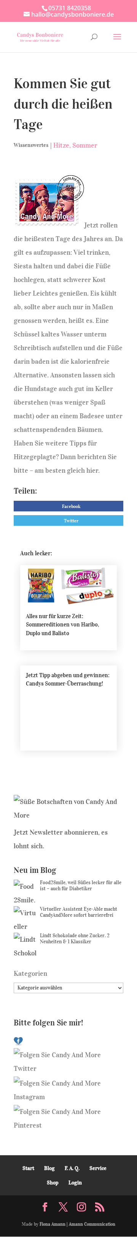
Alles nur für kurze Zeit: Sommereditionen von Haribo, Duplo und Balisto (62, 625)
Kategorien (30, 973)
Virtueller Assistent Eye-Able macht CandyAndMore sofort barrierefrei (78, 912)
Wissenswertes (31, 145)
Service (98, 1168)
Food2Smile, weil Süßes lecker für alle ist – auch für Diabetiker (80, 885)
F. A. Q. (72, 1168)
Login (75, 1182)
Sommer (84, 145)
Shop (53, 1182)
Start (28, 1168)
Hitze (61, 145)
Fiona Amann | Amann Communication (77, 1224)
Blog (49, 1168)
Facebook (71, 506)
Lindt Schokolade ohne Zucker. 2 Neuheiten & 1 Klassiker (75, 938)
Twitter (71, 520)
